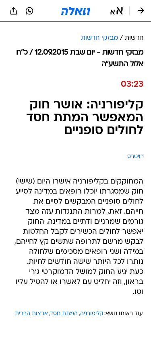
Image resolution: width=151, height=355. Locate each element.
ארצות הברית (31, 313)
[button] (116, 10)
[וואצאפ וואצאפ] (29, 11)
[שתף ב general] (13, 10)
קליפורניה (91, 313)
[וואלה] (75, 11)
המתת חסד (64, 313)
